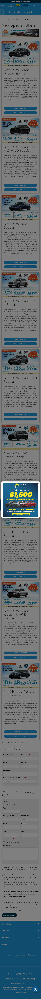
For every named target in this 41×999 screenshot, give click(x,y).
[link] (38, 483)
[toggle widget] (35, 989)
